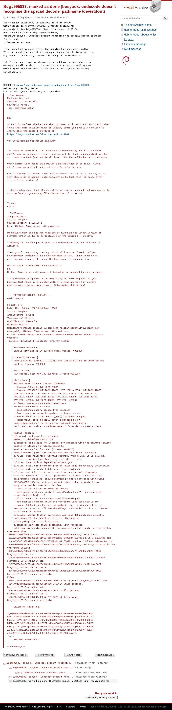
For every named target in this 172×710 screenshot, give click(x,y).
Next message (104, 654)
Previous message (16, 654)
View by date (73, 654)
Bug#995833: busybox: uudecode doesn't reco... (43, 667)
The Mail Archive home (138, 24)
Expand (129, 39)
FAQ (59, 706)
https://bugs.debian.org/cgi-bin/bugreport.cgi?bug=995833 (51, 85)
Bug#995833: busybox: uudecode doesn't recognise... (40, 663)
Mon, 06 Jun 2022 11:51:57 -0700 (52, 17)
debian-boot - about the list (140, 34)
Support (70, 706)
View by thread (45, 654)
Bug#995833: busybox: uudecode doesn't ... (45, 672)
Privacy (82, 706)
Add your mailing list (42, 706)
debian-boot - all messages (140, 29)
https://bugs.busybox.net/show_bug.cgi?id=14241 (38, 134)
